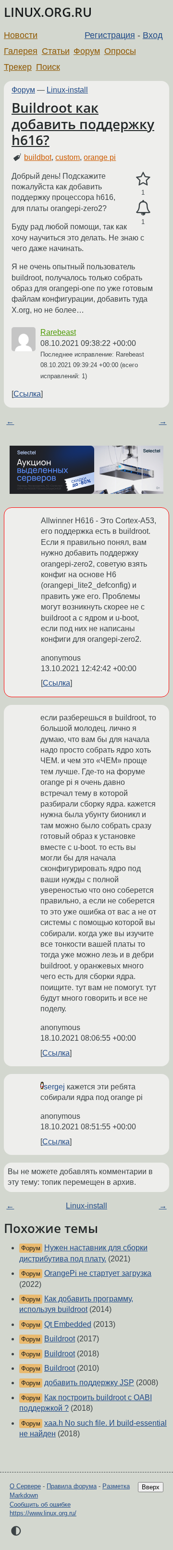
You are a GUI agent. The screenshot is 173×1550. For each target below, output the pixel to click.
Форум (87, 51)
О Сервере (25, 1486)
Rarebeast (58, 332)
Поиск (48, 67)
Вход (153, 35)
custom (67, 157)
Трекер (18, 67)
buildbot (37, 157)
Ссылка (27, 394)
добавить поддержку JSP (89, 1382)
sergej (54, 1087)
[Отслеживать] (143, 208)
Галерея (20, 51)
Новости (20, 35)
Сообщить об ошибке (40, 1504)
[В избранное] (143, 179)
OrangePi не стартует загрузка (97, 1273)
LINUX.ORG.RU (48, 12)
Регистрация (110, 35)
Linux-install (67, 90)
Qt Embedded (67, 1324)
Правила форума (72, 1486)
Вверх (151, 1487)
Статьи (56, 51)
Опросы (120, 51)
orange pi (100, 157)
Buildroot (59, 1339)
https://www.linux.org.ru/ (43, 1513)
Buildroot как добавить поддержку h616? (83, 123)
